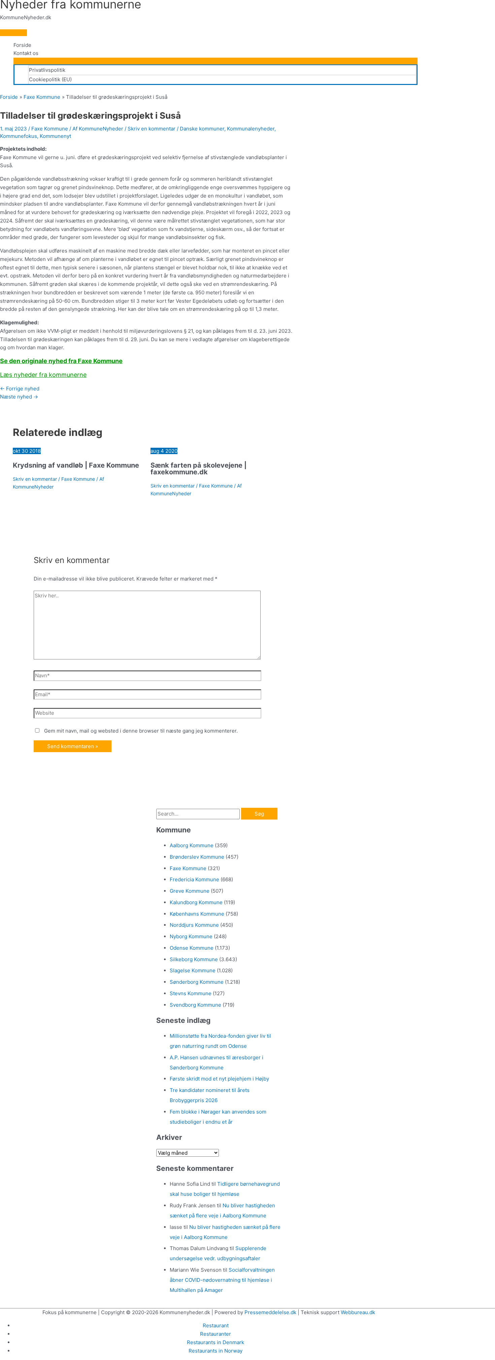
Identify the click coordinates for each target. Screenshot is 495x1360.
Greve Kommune (189, 891)
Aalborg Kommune (191, 845)
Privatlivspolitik (47, 70)
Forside (22, 45)
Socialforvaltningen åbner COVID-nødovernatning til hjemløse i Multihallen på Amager (222, 1280)
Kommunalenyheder (250, 128)
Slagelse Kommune (193, 970)
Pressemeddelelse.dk (270, 1312)
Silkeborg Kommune (194, 959)
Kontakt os (25, 53)
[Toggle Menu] (215, 61)
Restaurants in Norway (215, 1351)
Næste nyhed (19, 396)
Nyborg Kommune (191, 936)
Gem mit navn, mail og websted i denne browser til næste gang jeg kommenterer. (141, 731)
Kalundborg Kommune (196, 902)
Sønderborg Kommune (197, 982)
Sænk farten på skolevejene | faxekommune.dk (198, 468)
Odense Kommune (191, 948)
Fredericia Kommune (194, 879)
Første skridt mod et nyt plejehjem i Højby (219, 1078)
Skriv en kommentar (151, 128)
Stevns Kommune (190, 993)
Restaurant (216, 1325)
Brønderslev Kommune (197, 857)
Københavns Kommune (197, 914)
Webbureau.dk (358, 1312)
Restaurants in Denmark (215, 1342)
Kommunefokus (18, 136)
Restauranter (215, 1334)
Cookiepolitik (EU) (50, 79)
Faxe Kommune (49, 128)
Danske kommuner (202, 128)
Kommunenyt (55, 136)
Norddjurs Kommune (194, 925)
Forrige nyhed (19, 388)
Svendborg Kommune (195, 1005)
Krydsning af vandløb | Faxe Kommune (76, 465)
